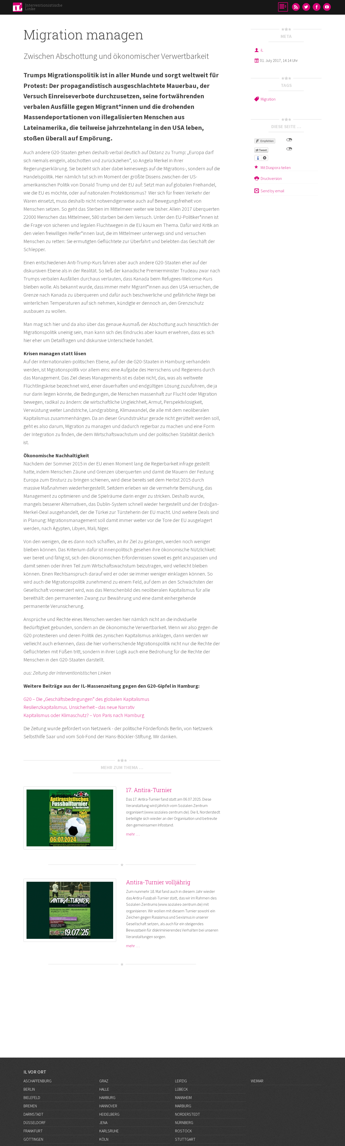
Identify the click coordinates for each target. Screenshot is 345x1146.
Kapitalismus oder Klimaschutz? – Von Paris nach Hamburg (83, 715)
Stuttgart (185, 1139)
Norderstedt (187, 1114)
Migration (268, 99)
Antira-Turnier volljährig (158, 882)
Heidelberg (109, 1114)
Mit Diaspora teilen (276, 167)
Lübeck (181, 1089)
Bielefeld (31, 1097)
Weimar (257, 1080)
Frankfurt (33, 1130)
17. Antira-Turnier (149, 790)
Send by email (272, 190)
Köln (103, 1139)
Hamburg (107, 1097)
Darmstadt (33, 1114)
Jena (103, 1122)
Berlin (29, 1089)
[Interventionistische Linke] (17, 8)
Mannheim (183, 1097)
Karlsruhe (109, 1130)
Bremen (30, 1105)
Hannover (108, 1105)
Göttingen (33, 1139)
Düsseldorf (34, 1122)
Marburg (183, 1105)
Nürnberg (184, 1122)
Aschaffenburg (37, 1080)
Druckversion (271, 178)
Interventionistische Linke (43, 7)
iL (262, 50)
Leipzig (181, 1080)
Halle (104, 1089)
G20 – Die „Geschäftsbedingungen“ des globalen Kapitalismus (86, 699)
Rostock (183, 1130)
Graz (103, 1080)
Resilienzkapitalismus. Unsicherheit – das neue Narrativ (79, 707)
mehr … (133, 834)
